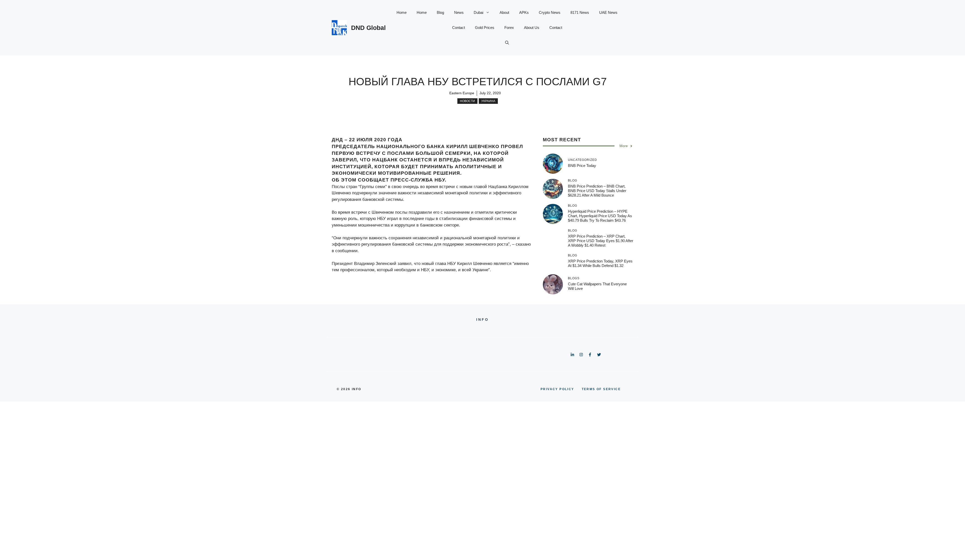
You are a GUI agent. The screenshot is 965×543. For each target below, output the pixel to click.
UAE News (608, 12)
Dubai (478, 12)
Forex (509, 27)
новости (467, 101)
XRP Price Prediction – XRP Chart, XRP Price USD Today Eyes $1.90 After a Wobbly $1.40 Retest (600, 240)
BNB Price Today (582, 165)
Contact (458, 27)
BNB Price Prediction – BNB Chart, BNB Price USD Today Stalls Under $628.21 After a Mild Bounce (597, 190)
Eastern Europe (461, 93)
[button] (507, 42)
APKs (524, 12)
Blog (440, 12)
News (459, 12)
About (504, 12)
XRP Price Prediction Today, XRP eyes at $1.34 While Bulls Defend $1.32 (600, 263)
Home (402, 12)
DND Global (368, 27)
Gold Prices (484, 27)
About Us (531, 27)
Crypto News (549, 12)
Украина (488, 101)
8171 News (579, 12)
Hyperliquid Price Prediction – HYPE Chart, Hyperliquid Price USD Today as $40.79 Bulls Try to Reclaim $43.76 (600, 215)
